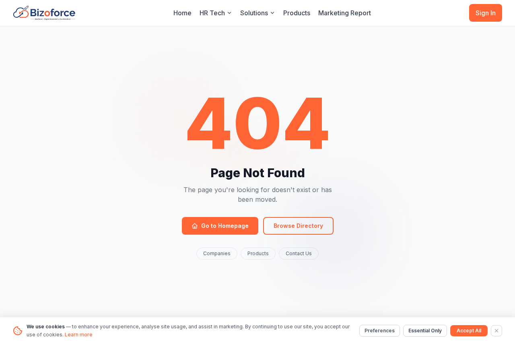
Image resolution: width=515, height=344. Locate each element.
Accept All (469, 331)
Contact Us (299, 253)
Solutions (254, 13)
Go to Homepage (225, 225)
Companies (217, 253)
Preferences (380, 331)
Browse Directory (298, 225)
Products (296, 13)
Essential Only (425, 331)
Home (182, 13)
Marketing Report (344, 13)
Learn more (79, 335)
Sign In (486, 13)
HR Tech (212, 13)
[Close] (496, 330)
